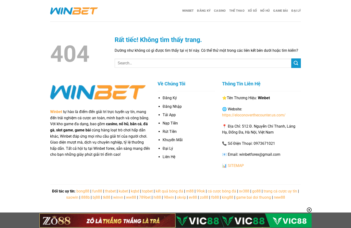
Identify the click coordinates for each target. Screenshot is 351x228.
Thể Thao (237, 10)
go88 (256, 191)
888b (85, 197)
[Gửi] (296, 63)
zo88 (204, 197)
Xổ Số (252, 10)
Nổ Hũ (265, 10)
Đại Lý (296, 10)
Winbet (188, 10)
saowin (72, 197)
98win (169, 197)
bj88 (96, 197)
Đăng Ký (204, 10)
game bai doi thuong (253, 197)
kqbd (135, 191)
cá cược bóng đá (222, 191)
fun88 (97, 191)
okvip (181, 197)
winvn (118, 197)
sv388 (244, 191)
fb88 (215, 197)
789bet (145, 197)
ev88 (193, 197)
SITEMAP (236, 165)
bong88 (82, 191)
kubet (123, 191)
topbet (147, 191)
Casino (220, 10)
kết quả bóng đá (169, 191)
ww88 (131, 197)
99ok (201, 191)
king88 (227, 197)
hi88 (157, 197)
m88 (190, 191)
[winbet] (74, 11)
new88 (279, 197)
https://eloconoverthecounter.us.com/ (254, 115)
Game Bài (280, 10)
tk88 (106, 197)
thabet (110, 191)
